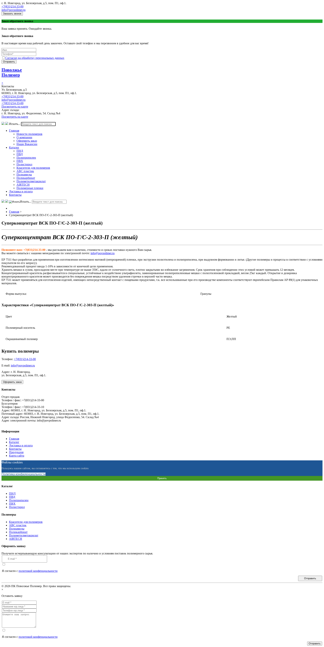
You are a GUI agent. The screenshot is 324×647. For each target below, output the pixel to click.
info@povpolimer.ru (14, 9)
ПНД (19, 150)
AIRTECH (23, 184)
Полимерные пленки (29, 188)
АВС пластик (25, 171)
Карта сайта (16, 455)
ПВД (19, 154)
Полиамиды (24, 174)
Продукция (16, 452)
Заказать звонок (12, 13)
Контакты (15, 194)
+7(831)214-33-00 (12, 6)
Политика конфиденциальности (24, 474)
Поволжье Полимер (12, 72)
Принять (162, 478)
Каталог (14, 147)
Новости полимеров (29, 134)
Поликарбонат (25, 177)
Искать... (14, 123)
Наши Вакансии (26, 144)
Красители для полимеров (33, 167)
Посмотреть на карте (15, 106)
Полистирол (24, 164)
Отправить (9, 61)
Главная (14, 130)
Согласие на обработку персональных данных (34, 58)
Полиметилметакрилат (31, 181)
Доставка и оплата (21, 191)
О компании (24, 137)
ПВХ (19, 161)
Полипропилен (26, 157)
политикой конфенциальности (38, 570)
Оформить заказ (26, 140)
